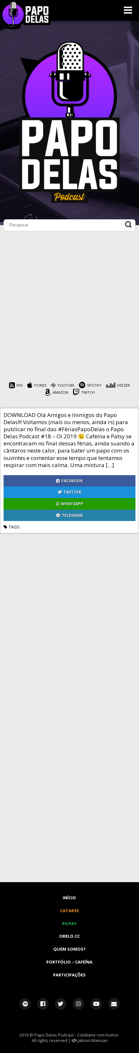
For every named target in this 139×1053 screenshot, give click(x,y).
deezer (123, 385)
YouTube (66, 385)
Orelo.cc (69, 936)
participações (69, 975)
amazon (60, 392)
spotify (94, 385)
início (69, 898)
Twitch (88, 392)
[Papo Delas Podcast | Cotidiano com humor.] (69, 201)
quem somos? (69, 949)
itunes (40, 385)
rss (19, 385)
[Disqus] (69, 614)
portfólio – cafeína (69, 962)
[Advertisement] (69, 308)
